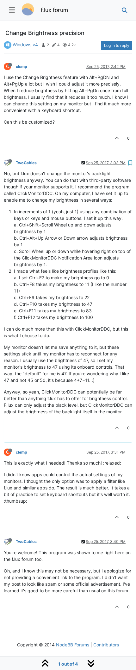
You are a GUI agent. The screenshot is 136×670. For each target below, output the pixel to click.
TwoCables (26, 162)
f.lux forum (54, 10)
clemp (21, 66)
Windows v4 (25, 44)
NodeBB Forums (72, 644)
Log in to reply (116, 45)
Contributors (106, 644)
